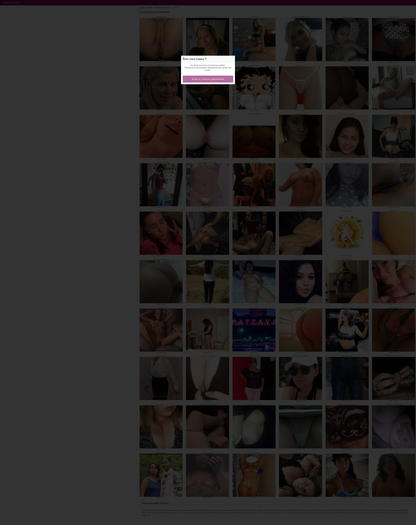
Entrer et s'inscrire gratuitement (208, 79)
